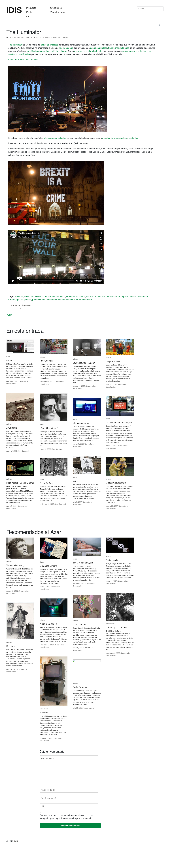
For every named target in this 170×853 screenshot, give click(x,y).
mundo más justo (110, 137)
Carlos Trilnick (17, 37)
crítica (82, 296)
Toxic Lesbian (46, 361)
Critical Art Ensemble (116, 483)
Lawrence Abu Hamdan (84, 363)
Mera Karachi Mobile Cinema (20, 483)
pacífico (123, 137)
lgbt (18, 299)
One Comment (23, 451)
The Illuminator (15, 44)
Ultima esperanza (81, 423)
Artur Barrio (11, 428)
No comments (89, 708)
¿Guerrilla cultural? (49, 428)
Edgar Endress (113, 361)
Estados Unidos (60, 37)
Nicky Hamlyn (112, 560)
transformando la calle (118, 47)
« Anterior (15, 305)
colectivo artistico (32, 296)
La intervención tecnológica (119, 423)
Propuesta (31, 8)
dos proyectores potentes (134, 51)
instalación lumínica (95, 296)
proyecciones (38, 299)
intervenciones (66, 47)
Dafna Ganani (79, 624)
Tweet (9, 314)
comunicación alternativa (53, 296)
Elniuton (10, 360)
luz (22, 299)
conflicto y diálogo (58, 51)
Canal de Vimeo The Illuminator (23, 59)
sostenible (134, 137)
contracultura (72, 296)
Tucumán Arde (46, 483)
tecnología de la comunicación (60, 299)
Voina (75, 481)
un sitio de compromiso (38, 51)
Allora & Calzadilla (48, 624)
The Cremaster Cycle (83, 563)
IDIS (14, 10)
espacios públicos (98, 47)
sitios (8, 357)
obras (42, 479)
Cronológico (56, 8)
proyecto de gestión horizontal (88, 51)
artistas (46, 37)
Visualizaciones (57, 12)
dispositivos (110, 624)
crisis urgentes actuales (55, 137)
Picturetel (44, 713)
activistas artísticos (49, 44)
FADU (29, 17)
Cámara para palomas (116, 627)
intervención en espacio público (121, 296)
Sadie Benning (80, 687)
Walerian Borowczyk (16, 565)
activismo (18, 296)
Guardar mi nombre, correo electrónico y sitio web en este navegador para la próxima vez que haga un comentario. (67, 816)
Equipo (29, 12)
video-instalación (84, 299)
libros (42, 424)
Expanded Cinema (48, 566)
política (27, 299)
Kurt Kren (10, 646)
